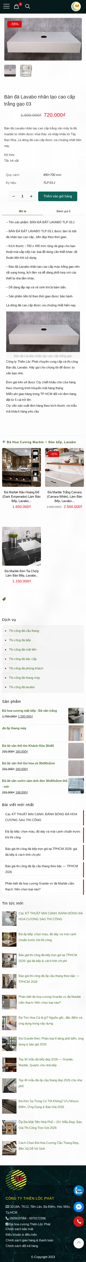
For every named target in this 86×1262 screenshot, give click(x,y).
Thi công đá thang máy (24, 677)
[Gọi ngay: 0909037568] (78, 1223)
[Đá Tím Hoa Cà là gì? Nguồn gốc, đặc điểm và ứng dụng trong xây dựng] (9, 1023)
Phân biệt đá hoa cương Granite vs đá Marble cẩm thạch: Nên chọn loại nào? (39, 886)
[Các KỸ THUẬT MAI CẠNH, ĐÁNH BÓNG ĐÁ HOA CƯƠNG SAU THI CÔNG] (9, 918)
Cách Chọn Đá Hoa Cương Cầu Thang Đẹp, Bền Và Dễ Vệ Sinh (49, 1145)
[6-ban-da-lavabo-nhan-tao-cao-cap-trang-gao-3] (43, 39)
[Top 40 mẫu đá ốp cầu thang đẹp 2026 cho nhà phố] (9, 1085)
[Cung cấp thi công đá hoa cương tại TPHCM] (76, 6)
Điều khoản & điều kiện (21, 1234)
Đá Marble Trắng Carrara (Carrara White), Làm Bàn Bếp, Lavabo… (64, 496)
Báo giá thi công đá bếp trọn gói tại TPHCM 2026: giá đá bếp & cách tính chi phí (41, 851)
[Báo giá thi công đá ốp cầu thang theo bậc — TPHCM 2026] (9, 981)
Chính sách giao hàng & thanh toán (29, 1240)
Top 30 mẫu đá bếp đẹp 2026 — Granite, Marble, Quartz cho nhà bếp (46, 1062)
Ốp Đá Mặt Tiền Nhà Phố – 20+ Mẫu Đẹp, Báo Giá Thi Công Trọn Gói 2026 (50, 1124)
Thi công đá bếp (20, 640)
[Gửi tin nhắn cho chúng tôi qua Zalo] (78, 1190)
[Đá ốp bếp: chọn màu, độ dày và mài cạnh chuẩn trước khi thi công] (9, 939)
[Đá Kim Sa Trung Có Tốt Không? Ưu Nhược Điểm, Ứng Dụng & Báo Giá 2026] (9, 1106)
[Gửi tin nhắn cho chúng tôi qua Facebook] (78, 1207)
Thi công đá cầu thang (24, 630)
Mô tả (22, 211)
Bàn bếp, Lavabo (62, 442)
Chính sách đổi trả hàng (22, 1246)
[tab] (22, 211)
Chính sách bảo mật (19, 1229)
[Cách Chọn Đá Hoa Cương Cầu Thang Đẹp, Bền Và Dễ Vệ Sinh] (9, 1148)
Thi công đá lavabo (22, 687)
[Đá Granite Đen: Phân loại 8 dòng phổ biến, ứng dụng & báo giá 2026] (9, 1044)
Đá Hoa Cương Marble (25, 442)
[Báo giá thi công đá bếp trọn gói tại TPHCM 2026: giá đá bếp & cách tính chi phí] (9, 960)
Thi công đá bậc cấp (23, 659)
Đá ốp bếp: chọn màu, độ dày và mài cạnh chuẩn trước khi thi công (43, 834)
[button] (4, 600)
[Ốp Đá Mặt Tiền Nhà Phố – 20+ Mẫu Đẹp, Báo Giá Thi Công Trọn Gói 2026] (9, 1127)
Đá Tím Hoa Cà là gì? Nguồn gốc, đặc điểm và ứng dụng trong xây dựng (50, 1020)
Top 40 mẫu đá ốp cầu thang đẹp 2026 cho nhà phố (50, 1083)
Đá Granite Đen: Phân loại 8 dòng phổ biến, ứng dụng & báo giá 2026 (51, 1041)
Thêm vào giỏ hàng (57, 196)
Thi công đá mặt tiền (23, 649)
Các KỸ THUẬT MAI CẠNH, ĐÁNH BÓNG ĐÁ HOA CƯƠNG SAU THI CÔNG (41, 817)
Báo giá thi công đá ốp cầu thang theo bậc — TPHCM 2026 (41, 869)
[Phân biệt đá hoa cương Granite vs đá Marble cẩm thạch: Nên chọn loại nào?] (9, 1002)
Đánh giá (63, 211)
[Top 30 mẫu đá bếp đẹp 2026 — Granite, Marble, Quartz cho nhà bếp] (9, 1065)
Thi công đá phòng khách (26, 668)
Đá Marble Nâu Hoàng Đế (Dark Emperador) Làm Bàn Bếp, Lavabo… (21, 496)
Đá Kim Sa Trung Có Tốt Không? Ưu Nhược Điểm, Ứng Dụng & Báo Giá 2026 (49, 1104)
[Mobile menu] (5, 6)
